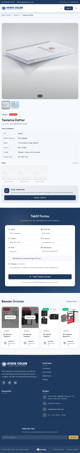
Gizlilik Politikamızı (39, 282)
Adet (13, 247)
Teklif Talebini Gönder (42, 277)
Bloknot (16, 15)
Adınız (13, 229)
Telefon (14, 238)
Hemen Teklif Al (40, 198)
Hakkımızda (46, 376)
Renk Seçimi (47, 247)
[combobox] (51, 251)
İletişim (45, 379)
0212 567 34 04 (54, 403)
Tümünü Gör (71, 301)
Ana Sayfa (46, 368)
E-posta (47, 238)
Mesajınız (18, 264)
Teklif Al (68, 8)
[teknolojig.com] (41, 449)
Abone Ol (73, 437)
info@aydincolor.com (56, 409)
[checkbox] (11, 258)
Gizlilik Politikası (59, 449)
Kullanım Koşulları (72, 449)
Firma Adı (47, 229)
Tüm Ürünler (47, 372)
